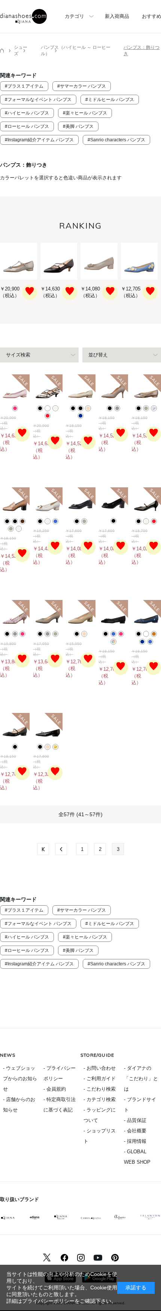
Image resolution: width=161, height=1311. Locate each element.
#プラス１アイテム (24, 86)
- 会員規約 (54, 1089)
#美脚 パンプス (78, 126)
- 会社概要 (135, 1131)
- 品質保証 (135, 1120)
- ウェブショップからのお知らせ (20, 1078)
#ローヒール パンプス (27, 126)
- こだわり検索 (99, 1089)
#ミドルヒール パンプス (109, 99)
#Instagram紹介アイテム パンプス (39, 139)
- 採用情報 (135, 1141)
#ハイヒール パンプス (27, 113)
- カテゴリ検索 (99, 1099)
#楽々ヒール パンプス (85, 113)
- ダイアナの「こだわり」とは (141, 1078)
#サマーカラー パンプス (81, 86)
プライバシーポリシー (48, 1301)
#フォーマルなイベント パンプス (38, 99)
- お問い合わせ (99, 1068)
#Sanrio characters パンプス (116, 139)
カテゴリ (74, 16)
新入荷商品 (117, 16)
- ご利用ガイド (99, 1078)
